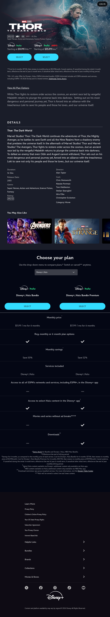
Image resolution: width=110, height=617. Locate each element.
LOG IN (102, 4)
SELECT (19, 57)
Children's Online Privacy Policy (35, 514)
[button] (55, 542)
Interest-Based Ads (31, 536)
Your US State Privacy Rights (34, 520)
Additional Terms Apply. (58, 79)
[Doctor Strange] (77, 231)
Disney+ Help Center (85, 471)
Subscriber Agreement (32, 525)
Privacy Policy (29, 509)
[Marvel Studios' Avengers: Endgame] (29, 231)
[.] (26, 587)
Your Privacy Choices (32, 530)
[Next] (105, 230)
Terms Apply (37, 452)
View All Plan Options (18, 88)
